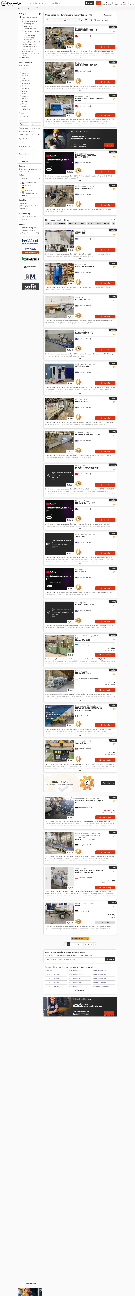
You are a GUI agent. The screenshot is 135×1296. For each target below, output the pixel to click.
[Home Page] (19, 8)
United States (30, 183)
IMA (24, 86)
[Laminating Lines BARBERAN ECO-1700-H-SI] (59, 38)
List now (109, 145)
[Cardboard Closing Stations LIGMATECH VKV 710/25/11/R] (59, 442)
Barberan (26, 88)
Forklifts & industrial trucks (31, 55)
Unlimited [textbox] (25, 178)
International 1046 (52, 974)
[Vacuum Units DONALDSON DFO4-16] (59, 274)
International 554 (75, 974)
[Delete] (65, 20)
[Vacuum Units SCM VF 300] (59, 241)
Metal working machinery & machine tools (31, 43)
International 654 (75, 982)
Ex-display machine (28, 206)
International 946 (99, 978)
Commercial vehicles (31, 46)
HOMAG (26, 76)
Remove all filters (102, 20)
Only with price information (30, 128)
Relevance (107, 15)
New (24, 203)
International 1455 (52, 982)
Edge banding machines (32, 32)
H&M (24, 106)
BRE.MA (25, 101)
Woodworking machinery (30, 18)
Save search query (81, 938)
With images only (29, 228)
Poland (28, 190)
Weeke (25, 99)
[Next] (72, 38)
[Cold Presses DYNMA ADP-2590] (59, 307)
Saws (28, 26)
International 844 (99, 974)
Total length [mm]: (25, 146)
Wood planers (31, 29)
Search (90, 3)
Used (24, 208)
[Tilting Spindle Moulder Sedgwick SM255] (59, 751)
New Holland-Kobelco (101, 986)
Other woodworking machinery (30, 23)
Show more (80, 990)
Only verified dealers (30, 233)
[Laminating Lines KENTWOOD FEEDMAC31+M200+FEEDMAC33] (59, 106)
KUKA (24, 91)
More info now (108, 783)
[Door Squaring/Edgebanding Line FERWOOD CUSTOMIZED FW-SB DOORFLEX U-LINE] (59, 716)
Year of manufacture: (26, 131)
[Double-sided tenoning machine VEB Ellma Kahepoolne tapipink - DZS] (59, 808)
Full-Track (48, 970)
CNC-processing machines (29, 37)
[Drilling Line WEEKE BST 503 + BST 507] (59, 73)
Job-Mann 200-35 (99, 982)
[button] (132, 3)
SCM (24, 78)
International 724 (75, 986)
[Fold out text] (80, 57)
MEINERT (26, 109)
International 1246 (52, 978)
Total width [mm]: (25, 154)
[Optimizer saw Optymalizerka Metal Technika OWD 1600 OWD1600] (59, 878)
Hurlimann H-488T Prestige (98, 223)
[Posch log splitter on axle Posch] (59, 913)
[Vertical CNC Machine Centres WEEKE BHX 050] (59, 374)
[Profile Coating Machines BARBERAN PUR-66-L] (59, 196)
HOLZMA (25, 81)
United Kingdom (31, 193)
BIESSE (25, 73)
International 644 (75, 978)
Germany (28, 188)
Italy (27, 185)
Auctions (25, 219)
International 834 (99, 970)
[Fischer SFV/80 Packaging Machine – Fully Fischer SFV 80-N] (59, 646)
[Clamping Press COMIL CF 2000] (59, 409)
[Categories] (25, 3)
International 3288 (52, 986)
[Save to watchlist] (114, 30)
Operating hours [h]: (26, 139)
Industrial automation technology (29, 50)
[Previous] (46, 38)
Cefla (24, 104)
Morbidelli (26, 83)
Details (106, 922)
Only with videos (28, 230)
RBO (24, 94)
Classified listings (29, 217)
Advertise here (31, 1283)
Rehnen (25, 96)
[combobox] (30, 178)
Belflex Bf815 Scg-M (76, 223)
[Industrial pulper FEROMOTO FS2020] (59, 681)
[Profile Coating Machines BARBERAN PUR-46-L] (59, 341)
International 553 (75, 970)
